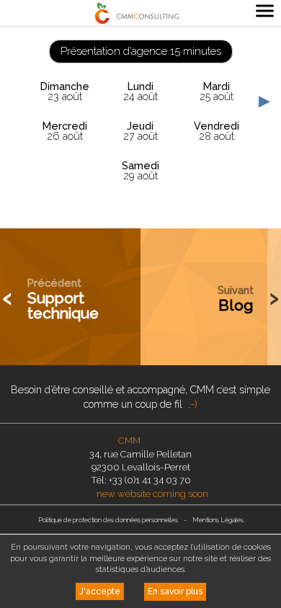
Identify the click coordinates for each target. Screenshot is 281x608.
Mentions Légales (218, 520)
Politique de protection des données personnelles (108, 520)
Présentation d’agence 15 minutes (141, 51)
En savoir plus (175, 591)
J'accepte (99, 591)
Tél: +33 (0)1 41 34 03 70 (141, 480)
